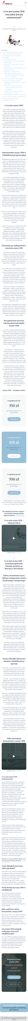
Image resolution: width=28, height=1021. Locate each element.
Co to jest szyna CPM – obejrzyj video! (13, 78)
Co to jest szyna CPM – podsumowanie (15, 96)
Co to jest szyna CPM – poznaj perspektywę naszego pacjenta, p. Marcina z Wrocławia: (15, 82)
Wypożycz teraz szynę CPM (10, 98)
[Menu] (25, 2)
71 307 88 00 (20, 515)
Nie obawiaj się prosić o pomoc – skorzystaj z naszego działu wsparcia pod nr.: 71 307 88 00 (14, 75)
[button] (14, 538)
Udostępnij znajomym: (9, 100)
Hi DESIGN (14, 1019)
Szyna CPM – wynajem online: (11, 71)
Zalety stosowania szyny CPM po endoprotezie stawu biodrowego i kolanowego (13, 87)
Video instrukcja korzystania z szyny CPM (15, 94)
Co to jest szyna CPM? (10, 59)
